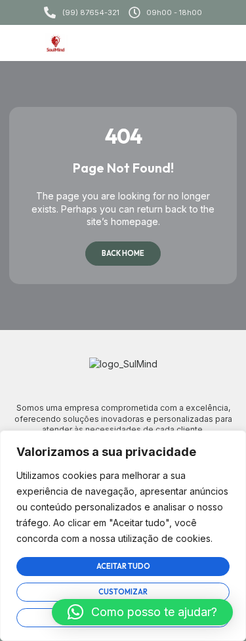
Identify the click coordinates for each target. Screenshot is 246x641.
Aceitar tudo (123, 566)
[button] (221, 43)
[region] (123, 535)
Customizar (123, 591)
